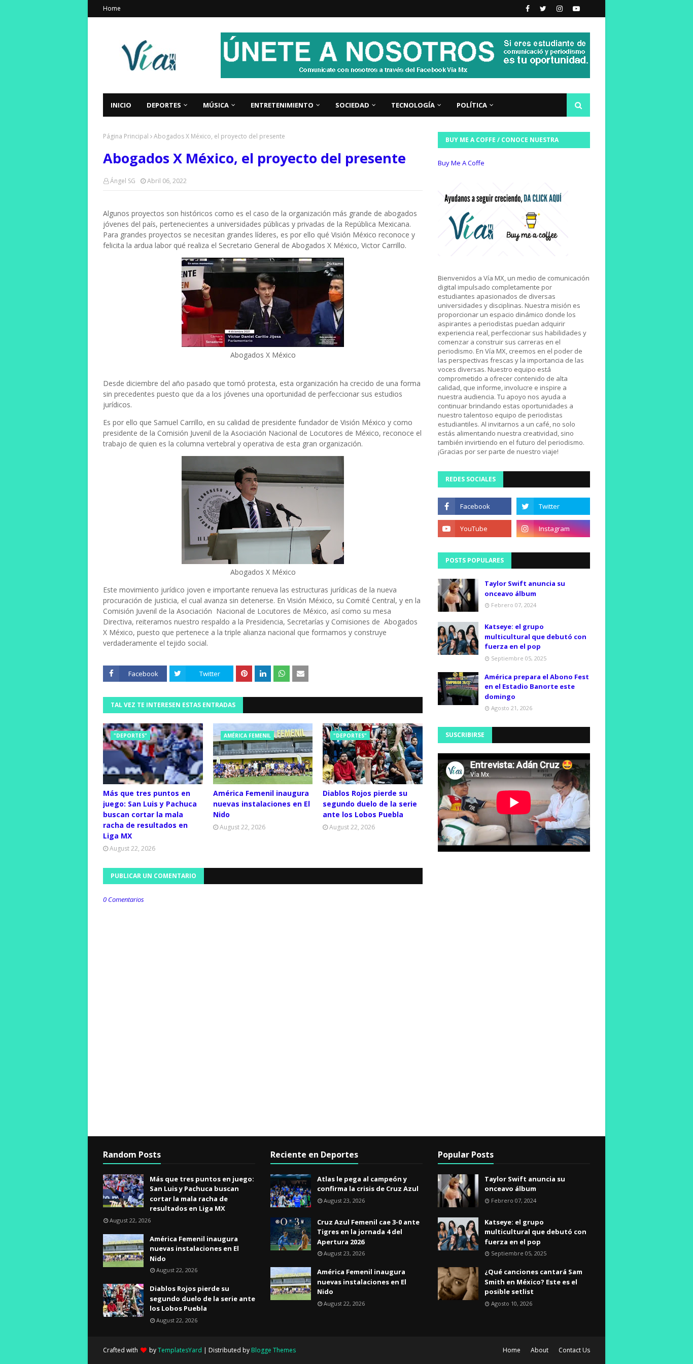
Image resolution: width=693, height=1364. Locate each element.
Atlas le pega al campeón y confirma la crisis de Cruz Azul (368, 1184)
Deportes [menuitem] (164, 105)
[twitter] (543, 8)
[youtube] (575, 8)
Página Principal (126, 136)
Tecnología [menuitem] (413, 105)
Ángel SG (122, 181)
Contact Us (574, 1350)
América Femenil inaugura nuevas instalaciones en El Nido (261, 803)
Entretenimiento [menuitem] (282, 105)
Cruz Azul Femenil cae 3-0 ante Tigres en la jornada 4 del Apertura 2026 (368, 1231)
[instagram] (559, 8)
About (539, 1350)
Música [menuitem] (216, 105)
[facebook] (527, 8)
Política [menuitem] (472, 105)
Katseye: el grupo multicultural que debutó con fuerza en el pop (535, 636)
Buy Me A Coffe (461, 162)
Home (112, 8)
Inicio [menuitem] (121, 105)
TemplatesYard (180, 1350)
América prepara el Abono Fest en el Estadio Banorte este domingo (536, 686)
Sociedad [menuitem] (352, 105)
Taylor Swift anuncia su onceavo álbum (524, 588)
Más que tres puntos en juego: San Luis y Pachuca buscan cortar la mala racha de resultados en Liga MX (150, 814)
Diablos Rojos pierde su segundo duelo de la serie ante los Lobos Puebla (370, 803)
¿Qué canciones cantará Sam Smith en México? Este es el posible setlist (533, 1281)
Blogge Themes (273, 1350)
